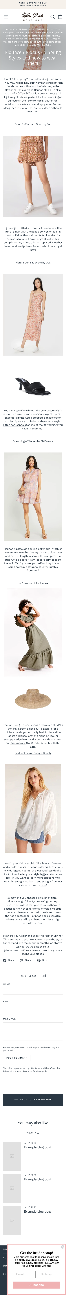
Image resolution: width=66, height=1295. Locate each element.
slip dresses (45, 35)
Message (9, 1019)
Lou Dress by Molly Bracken (32, 583)
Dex (33, 29)
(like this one (18, 743)
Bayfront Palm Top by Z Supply (33, 753)
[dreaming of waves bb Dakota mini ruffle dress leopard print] (33, 496)
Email (7, 1001)
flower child (38, 32)
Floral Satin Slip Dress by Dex (33, 263)
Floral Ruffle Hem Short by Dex (33, 124)
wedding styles (53, 41)
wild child (20, 45)
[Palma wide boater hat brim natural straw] (33, 699)
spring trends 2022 (39, 38)
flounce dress (23, 32)
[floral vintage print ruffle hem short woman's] (33, 177)
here (43, 885)
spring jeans (20, 38)
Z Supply (31, 45)
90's (14, 29)
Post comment (16, 1058)
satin (34, 35)
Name (7, 984)
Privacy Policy (10, 1071)
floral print (8, 32)
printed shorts (14, 35)
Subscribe (37, 1285)
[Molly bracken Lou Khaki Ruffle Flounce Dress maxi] (33, 632)
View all (32, 1133)
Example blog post (37, 1147)
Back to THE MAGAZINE (35, 1099)
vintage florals (11, 41)
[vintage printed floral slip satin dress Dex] (33, 337)
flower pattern (54, 32)
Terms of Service (32, 1071)
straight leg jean (24, 881)
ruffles (26, 35)
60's (8, 29)
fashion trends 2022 (48, 29)
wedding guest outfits (32, 41)
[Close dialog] (63, 1247)
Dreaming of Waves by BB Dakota (33, 441)
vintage (55, 38)
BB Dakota (24, 29)
